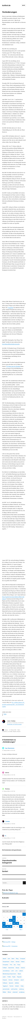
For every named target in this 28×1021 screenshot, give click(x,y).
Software (5, 983)
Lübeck (21, 971)
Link (16, 971)
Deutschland (6, 961)
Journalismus (5, 731)
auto (9, 958)
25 (10, 926)
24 (7, 926)
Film (11, 964)
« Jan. (7, 929)
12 (14, 920)
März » (21, 929)
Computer (22, 958)
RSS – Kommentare (13, 946)
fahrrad (17, 961)
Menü (23, 5)
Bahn (13, 958)
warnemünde (6, 989)
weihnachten (14, 989)
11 (10, 920)
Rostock (18, 731)
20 (17, 923)
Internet (23, 968)
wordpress (21, 992)
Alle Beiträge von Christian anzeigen (14, 724)
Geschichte (11, 968)
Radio (18, 730)
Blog (17, 958)
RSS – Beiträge (11, 942)
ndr (8, 731)
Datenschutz (10, 1016)
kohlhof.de (6, 5)
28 (20, 926)
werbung (21, 989)
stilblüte (17, 983)
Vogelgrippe (10, 307)
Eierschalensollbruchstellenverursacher (11, 344)
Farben (23, 961)
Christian (6, 730)
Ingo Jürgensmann (9, 748)
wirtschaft (15, 992)
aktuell (4, 958)
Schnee (10, 980)
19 (14, 923)
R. (5, 835)
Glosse (17, 968)
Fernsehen (5, 964)
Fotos (18, 964)
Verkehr (17, 986)
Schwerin (16, 980)
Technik (11, 986)
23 (3, 926)
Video (22, 986)
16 (3, 923)
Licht (12, 971)
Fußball (5, 968)
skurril (22, 980)
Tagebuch (5, 986)
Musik (19, 974)
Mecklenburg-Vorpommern (9, 974)
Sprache (11, 983)
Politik (9, 977)
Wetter (4, 992)
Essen (12, 961)
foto (15, 964)
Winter (9, 992)
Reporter (14, 731)
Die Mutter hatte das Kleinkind (13, 366)
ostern (4, 977)
